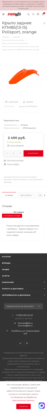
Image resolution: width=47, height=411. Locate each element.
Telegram (26, 343)
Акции (5, 269)
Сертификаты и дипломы (16, 295)
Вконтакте (20, 343)
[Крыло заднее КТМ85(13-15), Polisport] (23, 76)
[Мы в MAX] (41, 405)
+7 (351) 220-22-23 (24, 315)
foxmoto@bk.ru (25, 325)
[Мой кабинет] (38, 14)
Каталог (6, 257)
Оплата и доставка (13, 289)
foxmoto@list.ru (25, 323)
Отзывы (9, 195)
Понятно (23, 406)
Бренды (6, 263)
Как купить (26, 195)
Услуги (6, 276)
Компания (8, 282)
